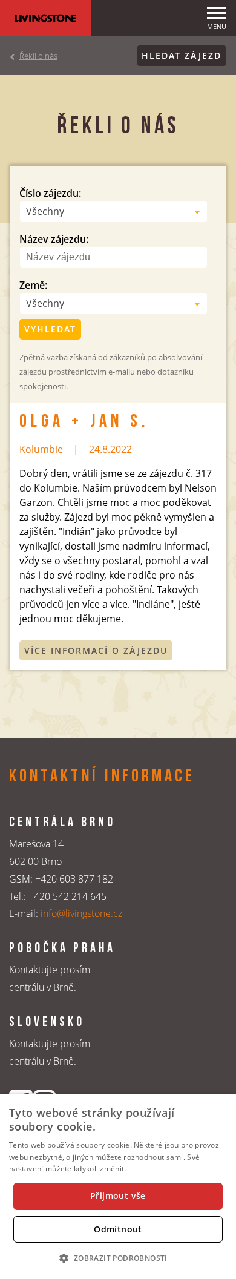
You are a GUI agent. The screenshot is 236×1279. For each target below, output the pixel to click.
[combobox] (113, 211)
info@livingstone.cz (81, 913)
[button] (117, 1258)
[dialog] (118, 1186)
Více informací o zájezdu (96, 650)
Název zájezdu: (53, 239)
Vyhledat (50, 329)
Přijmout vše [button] (118, 1196)
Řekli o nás (38, 55)
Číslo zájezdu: (50, 193)
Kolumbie (41, 449)
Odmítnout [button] (118, 1229)
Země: (33, 285)
